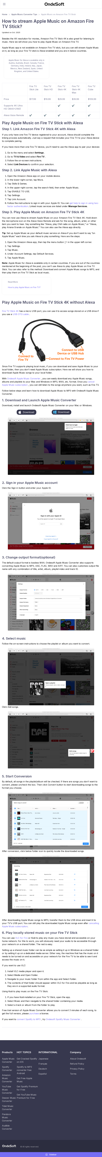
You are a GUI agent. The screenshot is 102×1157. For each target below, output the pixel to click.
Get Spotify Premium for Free (27, 1088)
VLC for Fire (21, 938)
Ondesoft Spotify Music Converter (63, 1019)
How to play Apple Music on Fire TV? (24, 287)
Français (43, 1063)
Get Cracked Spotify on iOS (27, 1060)
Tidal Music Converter (7, 1108)
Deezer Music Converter (9, 1099)
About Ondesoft (78, 1058)
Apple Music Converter (8, 1060)
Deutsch (43, 1068)
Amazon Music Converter (7, 1078)
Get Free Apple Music (24, 1080)
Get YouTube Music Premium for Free (27, 1096)
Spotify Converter (7, 1068)
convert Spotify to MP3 (29, 1019)
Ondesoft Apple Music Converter (24, 378)
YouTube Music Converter (7, 1089)
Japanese (43, 1058)
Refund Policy (77, 1063)
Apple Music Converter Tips (24, 14)
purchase (34, 1013)
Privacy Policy (77, 1068)
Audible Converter (7, 1127)
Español (43, 1073)
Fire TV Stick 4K (10, 311)
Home (4, 14)
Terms (73, 1073)
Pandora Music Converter (7, 1117)
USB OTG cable (21, 314)
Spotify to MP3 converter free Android (24, 1070)
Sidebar (52, 1154)
